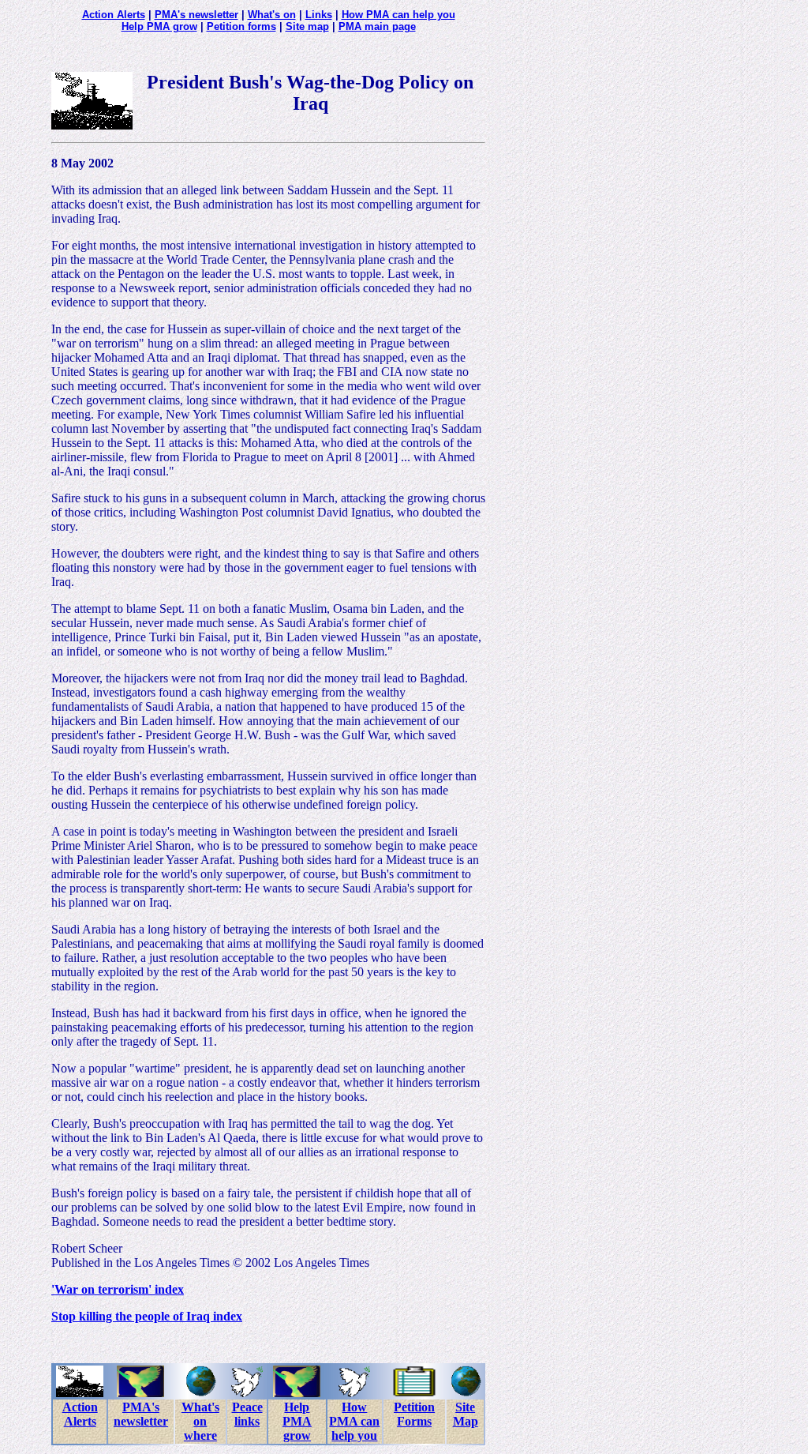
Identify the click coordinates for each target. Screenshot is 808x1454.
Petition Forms (414, 1414)
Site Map (465, 1414)
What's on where (200, 1421)
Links (318, 15)
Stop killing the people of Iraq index (146, 1316)
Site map (307, 26)
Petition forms (241, 26)
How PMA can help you (398, 15)
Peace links (247, 1414)
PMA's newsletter (196, 15)
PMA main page (377, 26)
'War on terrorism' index (117, 1289)
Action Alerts (113, 15)
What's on (272, 15)
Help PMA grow (159, 26)
